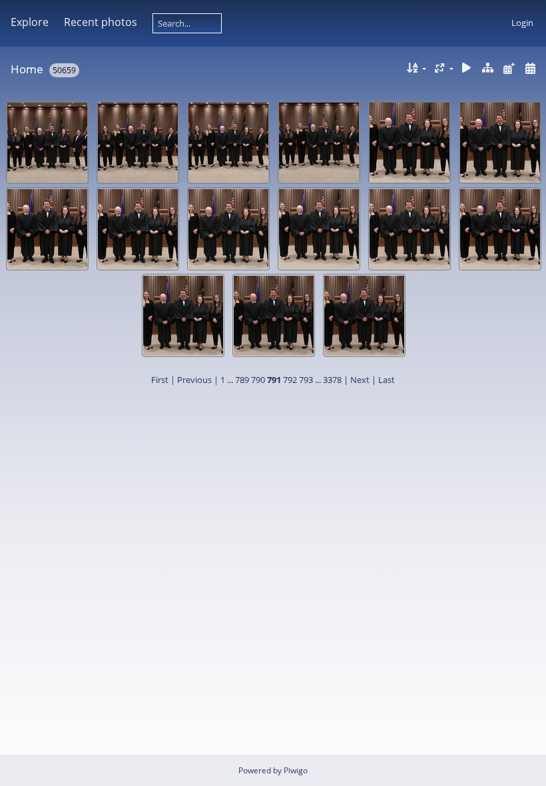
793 (306, 380)
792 (290, 380)
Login (522, 23)
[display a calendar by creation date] (530, 68)
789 (242, 380)
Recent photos (100, 22)
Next (360, 380)
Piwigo (296, 770)
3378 (332, 380)
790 (258, 380)
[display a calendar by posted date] (509, 68)
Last (386, 380)
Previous (194, 380)
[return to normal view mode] (488, 68)
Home (27, 69)
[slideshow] (467, 68)
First (159, 380)
